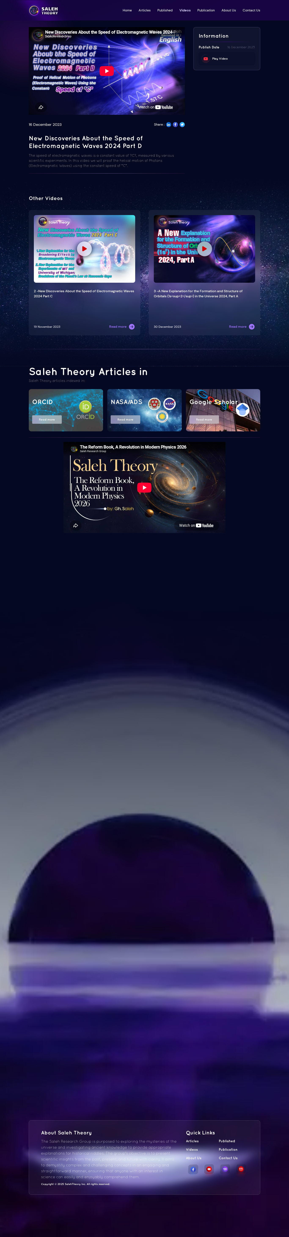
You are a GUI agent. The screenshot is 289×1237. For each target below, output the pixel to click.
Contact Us (251, 10)
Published (165, 10)
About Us (229, 10)
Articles (145, 10)
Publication (206, 10)
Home (127, 10)
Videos (185, 10)
